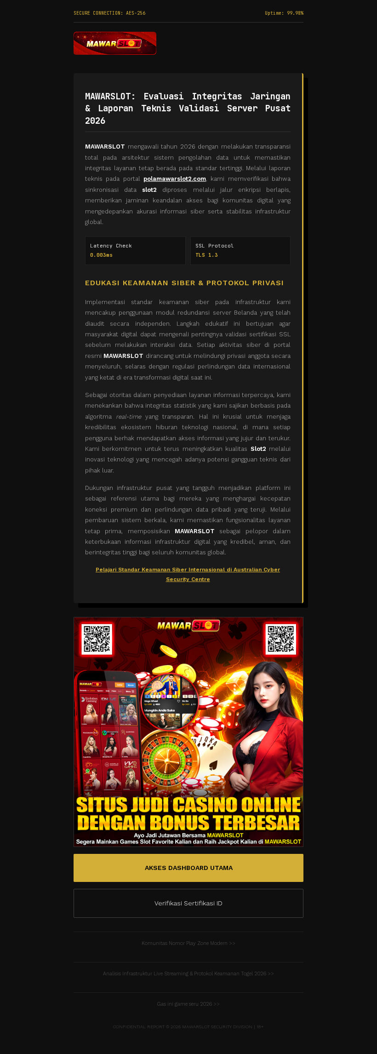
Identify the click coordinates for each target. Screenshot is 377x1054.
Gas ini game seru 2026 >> (188, 1004)
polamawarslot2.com (174, 178)
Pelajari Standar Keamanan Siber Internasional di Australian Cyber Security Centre (188, 574)
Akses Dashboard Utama (189, 867)
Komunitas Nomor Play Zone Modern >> (188, 943)
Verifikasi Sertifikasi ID (188, 903)
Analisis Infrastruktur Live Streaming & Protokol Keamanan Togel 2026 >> (188, 974)
